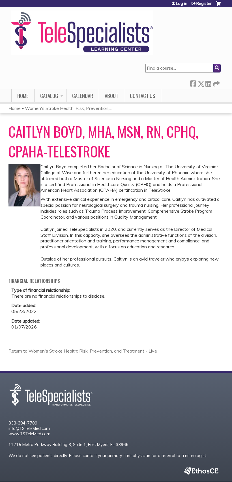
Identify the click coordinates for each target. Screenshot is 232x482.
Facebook (193, 82)
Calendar (82, 95)
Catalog (49, 95)
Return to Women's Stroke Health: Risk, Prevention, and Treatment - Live (82, 351)
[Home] (82, 32)
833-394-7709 (22, 423)
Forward (216, 82)
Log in (181, 3)
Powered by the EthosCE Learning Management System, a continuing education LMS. (201, 470)
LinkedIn (208, 82)
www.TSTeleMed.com (29, 433)
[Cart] (218, 5)
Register (204, 3)
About (111, 95)
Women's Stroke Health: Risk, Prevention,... (68, 108)
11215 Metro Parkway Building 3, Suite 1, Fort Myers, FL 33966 (68, 444)
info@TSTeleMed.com (29, 428)
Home (23, 95)
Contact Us (142, 95)
